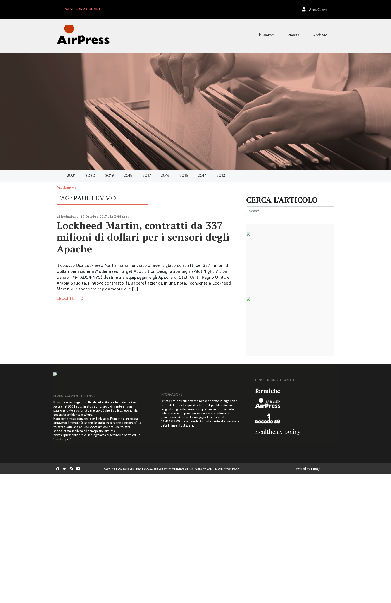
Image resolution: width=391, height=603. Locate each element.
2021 (71, 175)
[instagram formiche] (71, 468)
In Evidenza (119, 217)
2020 (90, 175)
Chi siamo (265, 35)
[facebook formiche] (57, 468)
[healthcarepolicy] (294, 432)
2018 (128, 175)
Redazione (70, 217)
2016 (165, 175)
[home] (83, 33)
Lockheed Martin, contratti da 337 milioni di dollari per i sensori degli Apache (143, 237)
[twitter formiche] (64, 468)
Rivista (294, 35)
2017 (147, 175)
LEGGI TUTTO (70, 298)
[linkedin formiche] (78, 468)
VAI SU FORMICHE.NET (82, 9)
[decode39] (294, 418)
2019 (109, 175)
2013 (221, 175)
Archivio (320, 35)
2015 (183, 175)
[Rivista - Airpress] (294, 403)
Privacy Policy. (231, 468)
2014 (202, 175)
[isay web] (315, 468)
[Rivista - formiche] (294, 390)
